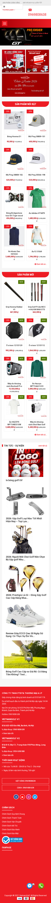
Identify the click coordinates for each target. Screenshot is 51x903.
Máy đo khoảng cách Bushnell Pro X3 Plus (14, 386)
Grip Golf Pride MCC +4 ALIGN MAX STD (37, 308)
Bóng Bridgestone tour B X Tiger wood (14, 214)
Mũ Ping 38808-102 (14, 175)
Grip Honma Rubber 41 (14, 308)
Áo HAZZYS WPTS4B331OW (14, 423)
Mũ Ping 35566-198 (36, 175)
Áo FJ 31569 (37, 251)
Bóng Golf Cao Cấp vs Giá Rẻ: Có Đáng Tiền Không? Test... (26, 673)
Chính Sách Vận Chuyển (11, 822)
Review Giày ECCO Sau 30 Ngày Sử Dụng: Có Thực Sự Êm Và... (24, 635)
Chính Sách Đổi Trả (9, 826)
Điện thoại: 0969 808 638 (14, 729)
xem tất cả (42, 446)
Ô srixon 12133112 (37, 345)
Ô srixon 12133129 (14, 345)
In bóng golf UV (14, 480)
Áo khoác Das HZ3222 (14, 252)
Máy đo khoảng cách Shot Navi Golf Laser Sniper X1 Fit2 (36, 424)
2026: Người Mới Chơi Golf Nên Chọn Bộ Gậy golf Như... (25, 558)
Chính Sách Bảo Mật (10, 833)
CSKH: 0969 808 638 (25, 788)
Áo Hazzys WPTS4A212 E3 (36, 385)
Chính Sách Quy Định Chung (13, 814)
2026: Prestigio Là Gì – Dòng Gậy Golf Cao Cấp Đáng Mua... (26, 596)
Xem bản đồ (8, 733)
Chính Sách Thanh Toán (12, 818)
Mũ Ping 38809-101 (36, 136)
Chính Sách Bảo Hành (11, 830)
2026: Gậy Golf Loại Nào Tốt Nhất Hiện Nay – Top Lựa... (24, 520)
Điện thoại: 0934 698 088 (14, 751)
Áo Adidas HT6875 (37, 213)
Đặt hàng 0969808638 (25, 781)
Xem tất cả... (41, 264)
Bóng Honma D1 (14, 136)
